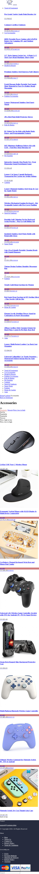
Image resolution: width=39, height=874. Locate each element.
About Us (7, 839)
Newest (10, 410)
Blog (6, 837)
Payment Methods (10, 856)
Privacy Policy (9, 843)
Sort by (2, 412)
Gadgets (7, 182)
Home (2, 396)
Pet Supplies (8, 156)
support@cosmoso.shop (8, 825)
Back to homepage (6, 398)
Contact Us (8, 841)
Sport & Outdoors (10, 213)
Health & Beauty (10, 65)
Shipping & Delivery (11, 858)
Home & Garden (10, 307)
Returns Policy (9, 860)
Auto (6, 338)
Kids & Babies (9, 125)
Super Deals (8, 244)
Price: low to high (19, 410)
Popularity (3, 410)
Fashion (7, 279)
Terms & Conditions (11, 845)
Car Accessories (9, 33)
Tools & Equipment (11, 8)
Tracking (7, 862)
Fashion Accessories (11, 96)
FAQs (6, 854)
